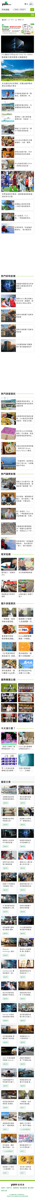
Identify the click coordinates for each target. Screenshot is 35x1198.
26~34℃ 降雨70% (16, 20)
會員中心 (9, 1188)
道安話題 (6, 554)
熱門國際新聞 (8, 473)
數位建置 (31, 1188)
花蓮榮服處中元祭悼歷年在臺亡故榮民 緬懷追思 (8, 1082)
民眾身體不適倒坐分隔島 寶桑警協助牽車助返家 (8, 929)
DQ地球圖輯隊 (25, 1129)
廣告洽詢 (4, 1190)
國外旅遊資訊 (8, 603)
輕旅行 (23, 1107)
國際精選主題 (8, 679)
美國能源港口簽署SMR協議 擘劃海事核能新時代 (26, 1082)
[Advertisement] (17, 255)
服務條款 (16, 1188)
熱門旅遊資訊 (8, 393)
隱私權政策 (23, 1188)
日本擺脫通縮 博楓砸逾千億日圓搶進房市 (8, 1038)
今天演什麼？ (8, 728)
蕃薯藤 (6, 4)
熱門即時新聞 (8, 276)
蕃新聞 (5, 803)
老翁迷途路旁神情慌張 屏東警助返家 (8, 1104)
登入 (26, 4)
